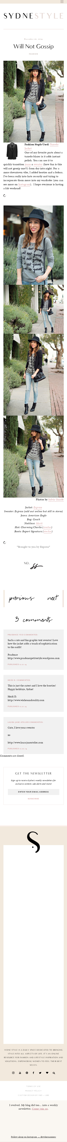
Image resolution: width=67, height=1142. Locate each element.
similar (47, 527)
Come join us (40, 1109)
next (52, 599)
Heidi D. (12, 680)
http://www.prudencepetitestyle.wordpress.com (34, 658)
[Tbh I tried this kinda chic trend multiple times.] (33, 992)
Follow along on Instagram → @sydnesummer (33, 1136)
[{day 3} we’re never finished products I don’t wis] (33, 960)
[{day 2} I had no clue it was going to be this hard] (33, 1023)
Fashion (33, 54)
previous (22, 599)
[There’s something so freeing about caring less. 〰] (33, 929)
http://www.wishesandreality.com (26, 700)
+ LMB (46, 1095)
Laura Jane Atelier (18, 722)
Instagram (24, 184)
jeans (28, 164)
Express (38, 507)
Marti (39, 523)
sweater (38, 164)
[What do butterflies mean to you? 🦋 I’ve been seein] (33, 865)
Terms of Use (33, 1086)
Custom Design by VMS (30, 1095)
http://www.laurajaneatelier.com (25, 742)
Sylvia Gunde (56, 499)
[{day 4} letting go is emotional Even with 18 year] (33, 897)
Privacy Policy (33, 1091)
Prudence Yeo (16, 635)
